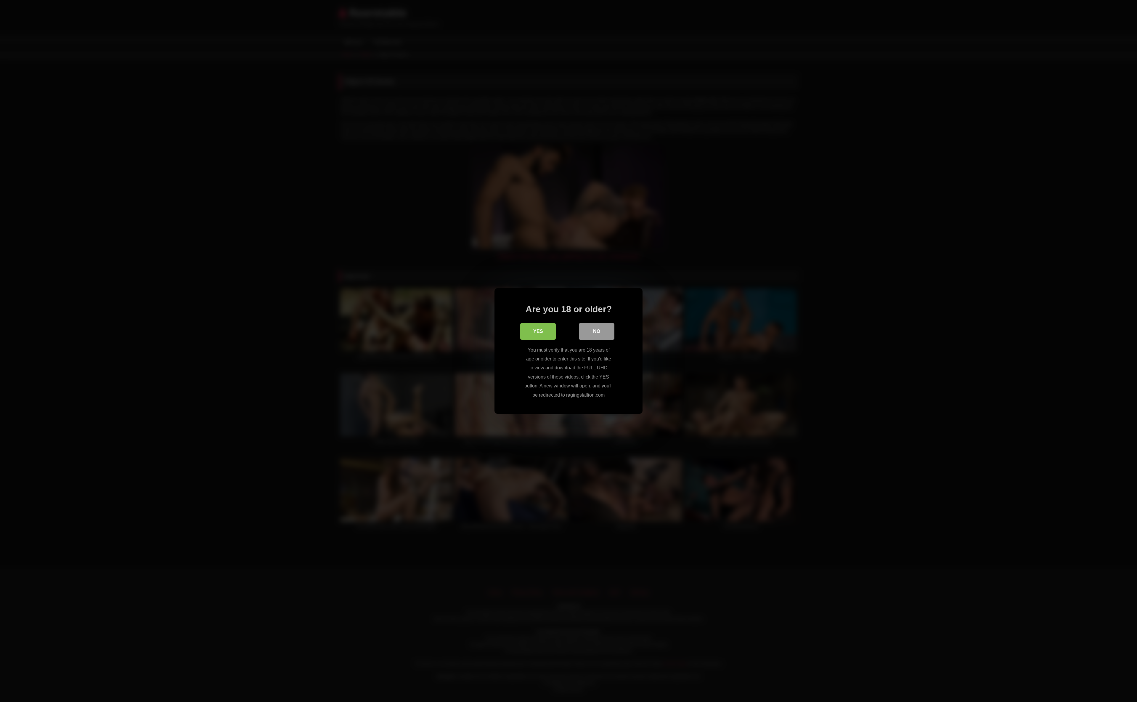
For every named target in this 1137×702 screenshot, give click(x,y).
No (596, 331)
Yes (538, 331)
